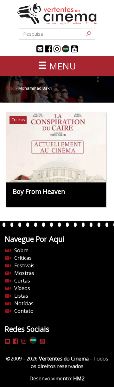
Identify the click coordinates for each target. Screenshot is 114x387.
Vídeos (22, 288)
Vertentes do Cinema (64, 358)
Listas (21, 295)
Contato (24, 310)
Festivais (24, 265)
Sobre (21, 250)
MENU (61, 66)
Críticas (23, 257)
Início (10, 88)
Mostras (24, 273)
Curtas (22, 280)
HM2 (79, 378)
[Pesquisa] (88, 34)
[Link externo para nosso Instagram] (57, 49)
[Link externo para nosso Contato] (39, 49)
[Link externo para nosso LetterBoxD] (65, 48)
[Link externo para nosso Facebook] (48, 49)
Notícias (24, 303)
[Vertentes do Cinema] (57, 14)
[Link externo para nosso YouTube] (74, 49)
